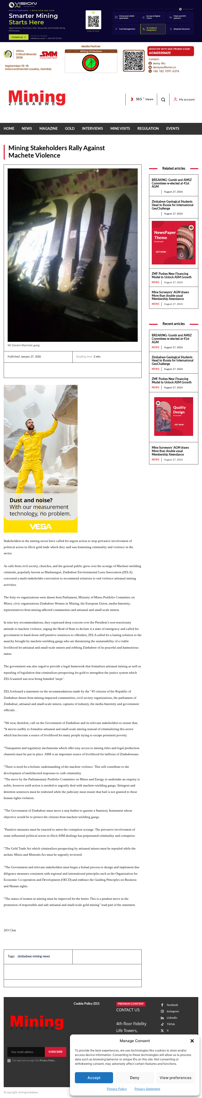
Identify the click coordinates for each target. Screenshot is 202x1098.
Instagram (173, 1011)
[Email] (58, 370)
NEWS (193, 156)
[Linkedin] (12, 370)
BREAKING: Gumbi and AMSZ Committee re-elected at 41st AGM (172, 183)
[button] (192, 1040)
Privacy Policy (117, 1089)
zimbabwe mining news (33, 956)
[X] (35, 370)
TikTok (171, 1024)
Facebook (172, 1005)
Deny (134, 1077)
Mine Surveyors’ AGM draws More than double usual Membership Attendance (170, 296)
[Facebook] (24, 370)
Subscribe (56, 1051)
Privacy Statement (147, 1089)
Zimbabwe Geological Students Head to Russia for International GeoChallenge (172, 205)
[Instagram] (162, 1011)
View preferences (175, 1077)
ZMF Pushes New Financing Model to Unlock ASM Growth (172, 275)
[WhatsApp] (46, 370)
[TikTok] (162, 1024)
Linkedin (172, 1017)
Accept (94, 1077)
